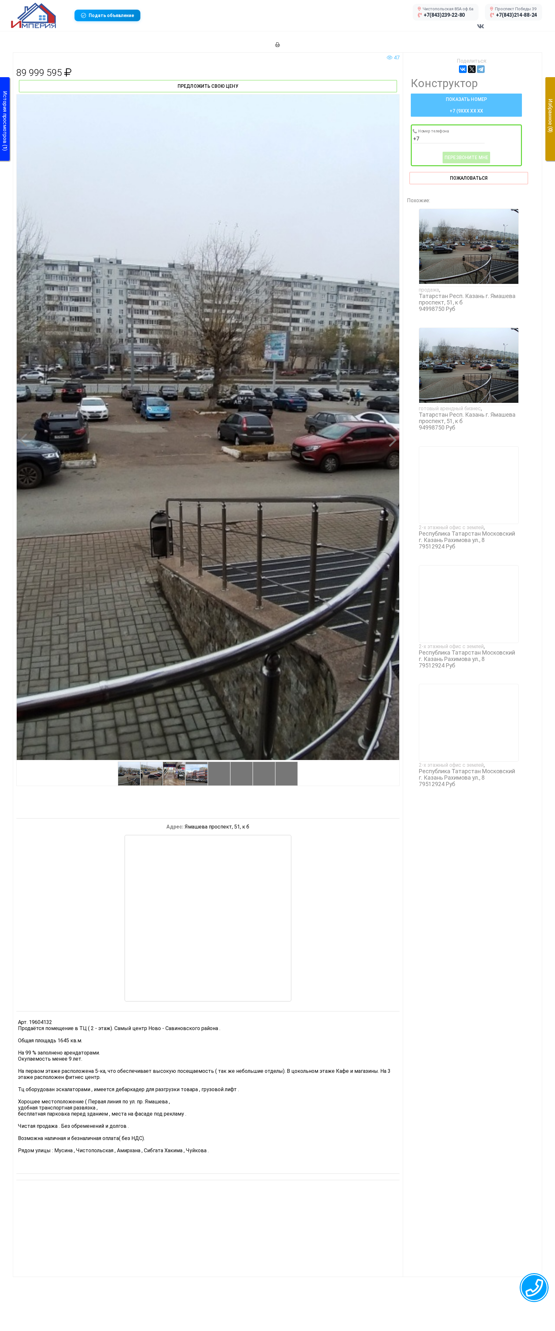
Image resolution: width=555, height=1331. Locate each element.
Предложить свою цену (208, 86)
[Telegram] (481, 69)
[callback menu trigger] (534, 1287)
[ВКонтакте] (463, 69)
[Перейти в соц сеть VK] (480, 29)
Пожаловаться (469, 178)
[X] (472, 69)
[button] (40, 15)
